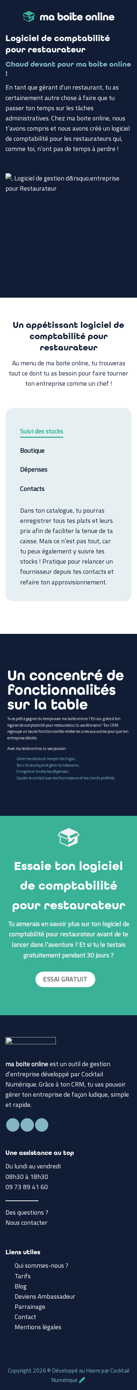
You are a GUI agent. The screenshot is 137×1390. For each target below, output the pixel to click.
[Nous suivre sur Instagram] (27, 1125)
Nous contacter (26, 1222)
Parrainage (30, 1306)
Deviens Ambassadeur (45, 1296)
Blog (21, 1286)
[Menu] (10, 16)
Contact (25, 1317)
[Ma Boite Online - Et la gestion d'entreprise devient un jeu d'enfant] (68, 16)
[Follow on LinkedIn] (41, 1125)
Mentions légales (38, 1327)
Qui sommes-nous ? (41, 1265)
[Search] (128, 16)
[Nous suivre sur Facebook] (12, 1125)
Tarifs (23, 1276)
